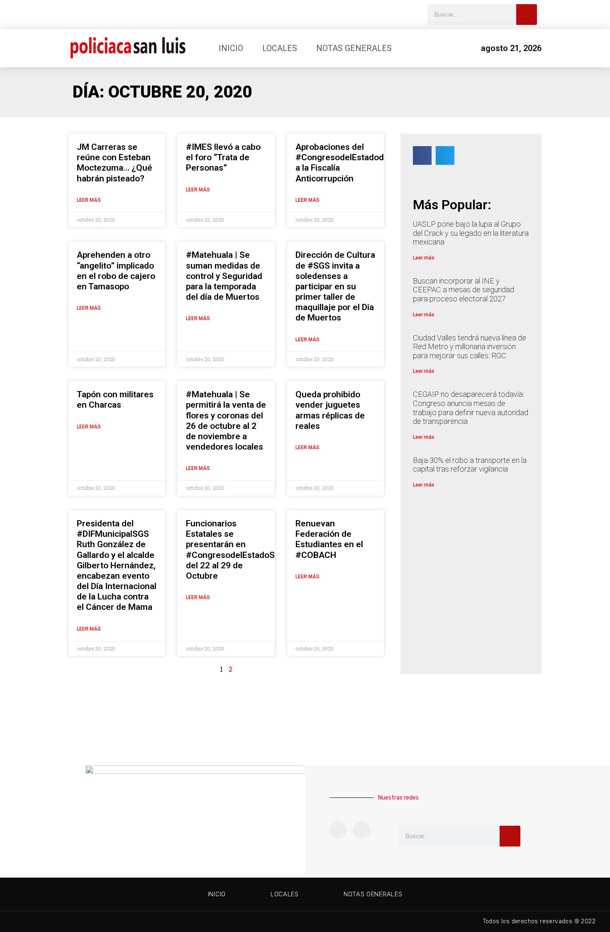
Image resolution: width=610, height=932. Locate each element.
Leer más (89, 200)
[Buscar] (526, 14)
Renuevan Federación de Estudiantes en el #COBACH (329, 539)
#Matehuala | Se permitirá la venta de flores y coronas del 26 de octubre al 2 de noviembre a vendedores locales (226, 420)
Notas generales (354, 48)
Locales (279, 48)
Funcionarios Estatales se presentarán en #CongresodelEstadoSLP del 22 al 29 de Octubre (235, 550)
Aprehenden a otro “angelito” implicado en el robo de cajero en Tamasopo (116, 270)
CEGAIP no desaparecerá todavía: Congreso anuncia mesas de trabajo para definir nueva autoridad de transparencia (470, 408)
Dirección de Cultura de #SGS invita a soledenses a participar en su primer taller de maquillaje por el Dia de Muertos (335, 286)
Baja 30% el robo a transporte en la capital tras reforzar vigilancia (470, 465)
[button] (422, 155)
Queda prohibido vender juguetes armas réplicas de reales (330, 410)
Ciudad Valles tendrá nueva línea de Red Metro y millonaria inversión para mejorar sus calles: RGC (469, 346)
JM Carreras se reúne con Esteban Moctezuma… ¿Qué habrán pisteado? (114, 162)
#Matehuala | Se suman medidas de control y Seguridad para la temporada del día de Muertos (224, 276)
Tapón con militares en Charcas (115, 399)
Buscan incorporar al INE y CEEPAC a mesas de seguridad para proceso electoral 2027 (463, 289)
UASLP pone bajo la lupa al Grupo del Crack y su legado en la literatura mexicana (471, 233)
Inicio (231, 48)
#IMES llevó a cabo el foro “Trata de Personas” (223, 157)
